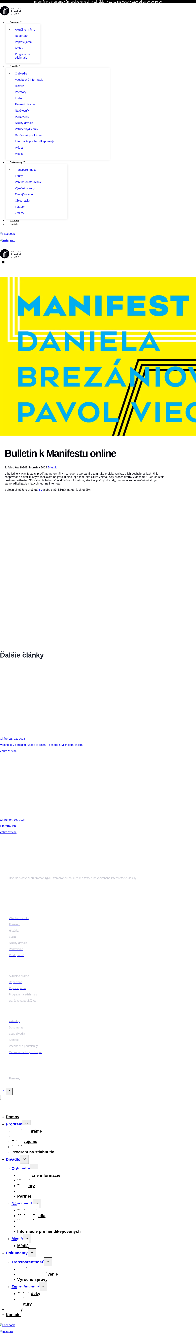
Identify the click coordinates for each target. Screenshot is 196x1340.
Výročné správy (32, 1279)
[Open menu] (3, 263)
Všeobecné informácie (38, 1175)
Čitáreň (4, 738)
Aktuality (14, 220)
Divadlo (52, 467)
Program (14, 1124)
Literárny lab (8, 825)
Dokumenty (17, 1253)
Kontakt (14, 224)
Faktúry (24, 1304)
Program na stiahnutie (32, 1152)
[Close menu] (0, 1097)
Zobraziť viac (8, 751)
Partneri (25, 1196)
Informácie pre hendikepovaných (49, 1231)
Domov (12, 1117)
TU (40, 489)
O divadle (20, 1168)
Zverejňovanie (25, 1286)
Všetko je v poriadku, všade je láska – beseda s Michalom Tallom (41, 744)
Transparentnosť (27, 1262)
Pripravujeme (24, 1141)
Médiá (17, 1238)
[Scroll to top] (3, 1091)
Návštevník (22, 1203)
